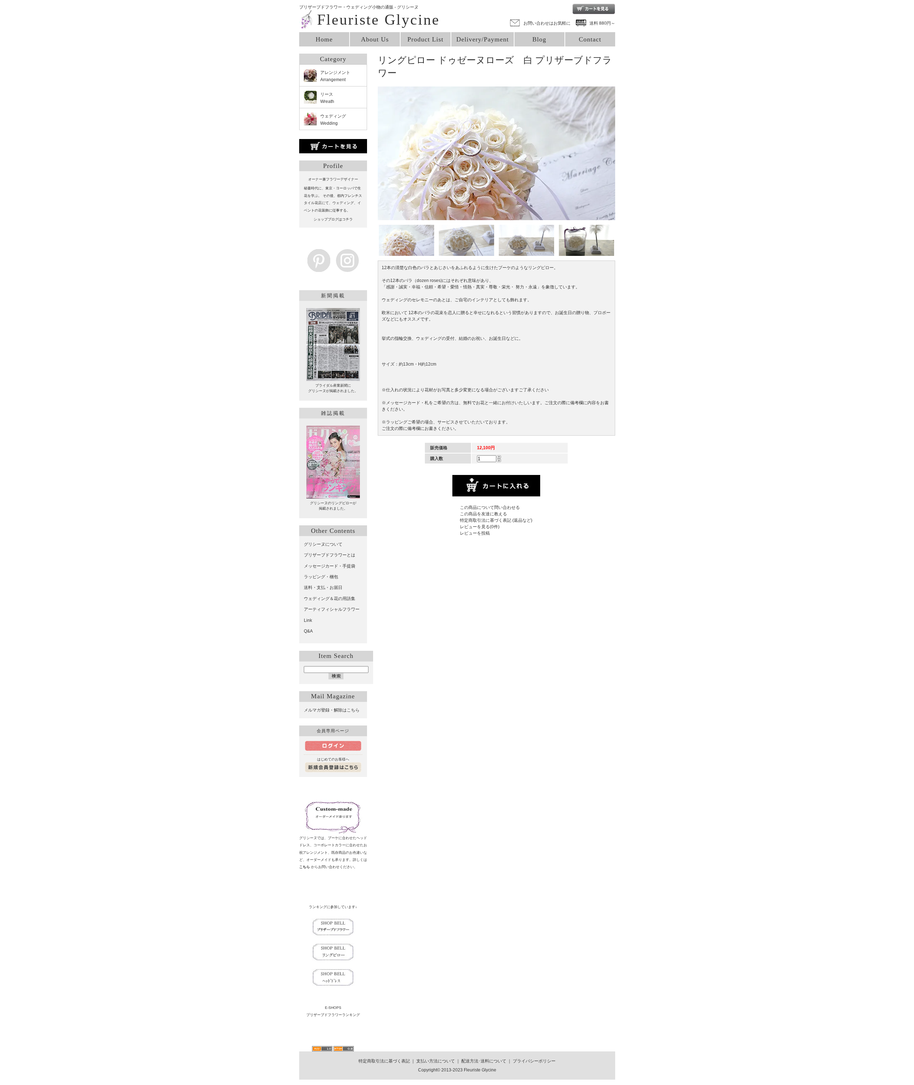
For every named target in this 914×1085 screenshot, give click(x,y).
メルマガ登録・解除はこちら (332, 710)
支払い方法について (435, 1061)
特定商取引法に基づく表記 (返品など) (496, 520)
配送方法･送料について (483, 1061)
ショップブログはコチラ (333, 219)
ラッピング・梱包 (321, 576)
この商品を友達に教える (483, 513)
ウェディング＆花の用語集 (329, 598)
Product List (425, 39)
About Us (375, 39)
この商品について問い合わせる (490, 507)
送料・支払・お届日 (323, 587)
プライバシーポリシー (534, 1061)
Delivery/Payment (482, 39)
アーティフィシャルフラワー (332, 609)
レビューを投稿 (475, 533)
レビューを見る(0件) (479, 526)
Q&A (308, 631)
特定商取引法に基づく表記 (384, 1061)
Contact (590, 39)
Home (324, 39)
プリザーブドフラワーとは (329, 555)
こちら (304, 867)
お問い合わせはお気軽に (547, 23)
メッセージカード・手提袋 (329, 566)
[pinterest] (318, 268)
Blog (539, 39)
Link (308, 620)
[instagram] (347, 268)
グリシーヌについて (323, 544)
